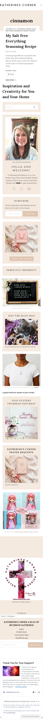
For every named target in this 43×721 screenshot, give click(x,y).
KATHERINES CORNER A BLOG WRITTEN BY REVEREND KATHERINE (21, 30)
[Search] (34, 107)
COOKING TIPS (11, 29)
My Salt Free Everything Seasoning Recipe (21, 41)
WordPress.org (21, 638)
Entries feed (22, 632)
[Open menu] (41, 5)
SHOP (36, 387)
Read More (11, 80)
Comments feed (21, 635)
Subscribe (30, 214)
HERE (18, 183)
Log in (21, 629)
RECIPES (32, 31)
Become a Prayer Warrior (21, 602)
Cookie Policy (11, 712)
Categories (21, 613)
